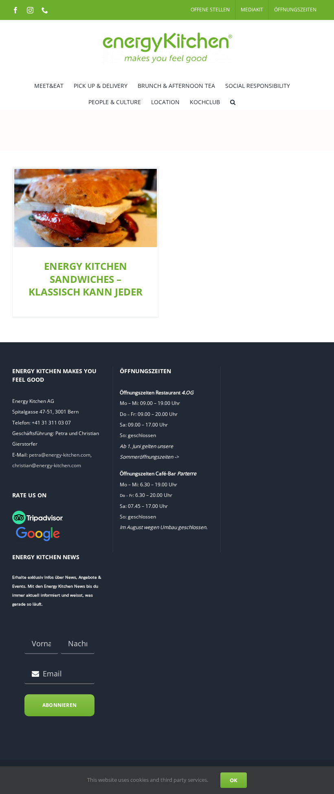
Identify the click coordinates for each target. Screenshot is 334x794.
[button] (232, 101)
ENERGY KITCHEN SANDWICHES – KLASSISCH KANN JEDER (86, 278)
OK (233, 780)
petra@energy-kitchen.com (59, 454)
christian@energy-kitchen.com (46, 465)
